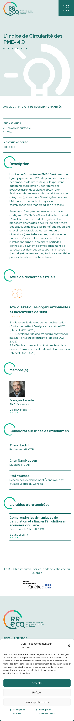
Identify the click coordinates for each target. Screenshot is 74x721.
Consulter (17, 535)
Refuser (37, 692)
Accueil (8, 106)
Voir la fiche (18, 410)
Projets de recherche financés (40, 106)
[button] (69, 645)
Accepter (37, 683)
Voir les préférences (37, 702)
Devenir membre (15, 638)
